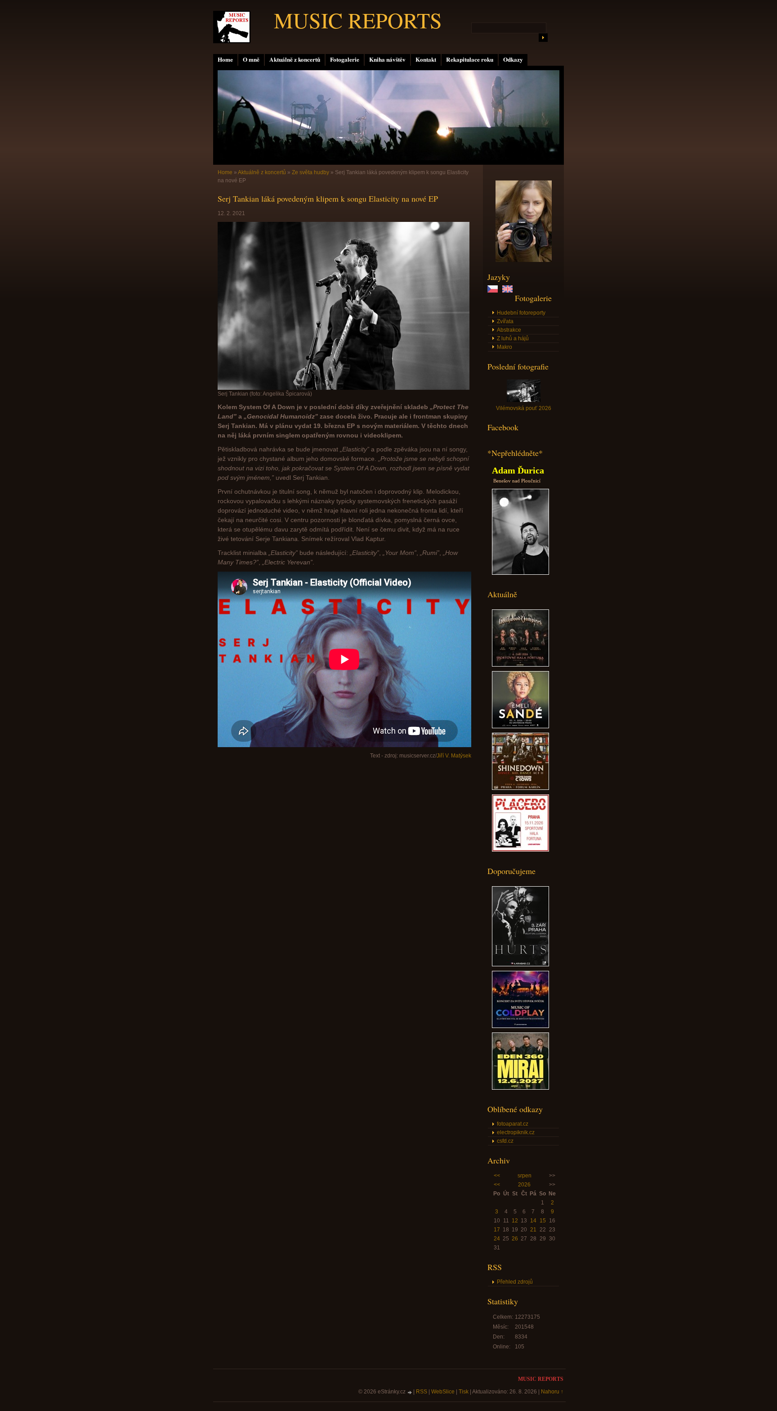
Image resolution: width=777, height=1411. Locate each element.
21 (533, 1229)
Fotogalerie (344, 59)
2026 (524, 1184)
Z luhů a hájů (513, 338)
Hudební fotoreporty (521, 313)
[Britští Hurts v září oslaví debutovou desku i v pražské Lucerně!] (520, 964)
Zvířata (505, 321)
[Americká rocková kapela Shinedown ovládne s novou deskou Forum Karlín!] (520, 788)
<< (497, 1175)
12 (515, 1220)
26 (515, 1238)
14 (533, 1220)
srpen (524, 1175)
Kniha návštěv (387, 59)
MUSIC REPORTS (358, 19)
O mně (251, 59)
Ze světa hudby (310, 172)
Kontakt (425, 59)
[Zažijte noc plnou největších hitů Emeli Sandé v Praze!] (520, 726)
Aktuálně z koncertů (294, 59)
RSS (421, 1391)
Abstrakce (509, 330)
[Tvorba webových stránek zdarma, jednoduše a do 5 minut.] (410, 1392)
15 (543, 1220)
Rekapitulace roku (469, 59)
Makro (504, 347)
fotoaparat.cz (512, 1124)
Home (225, 59)
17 (497, 1229)
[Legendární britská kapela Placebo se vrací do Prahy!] (520, 850)
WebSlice (443, 1391)
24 (497, 1238)
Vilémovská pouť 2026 (523, 408)
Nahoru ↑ (552, 1391)
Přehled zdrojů (515, 1282)
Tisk (464, 1391)
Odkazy (513, 59)
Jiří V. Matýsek (454, 756)
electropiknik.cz (516, 1132)
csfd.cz (505, 1141)
